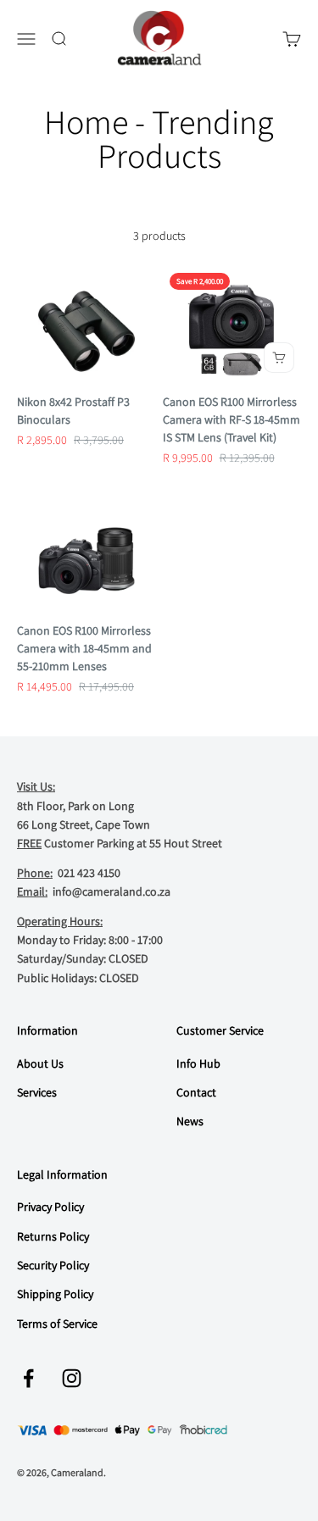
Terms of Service (57, 1323)
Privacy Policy (50, 1206)
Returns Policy (53, 1236)
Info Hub (198, 1063)
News (190, 1121)
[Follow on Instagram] (71, 1378)
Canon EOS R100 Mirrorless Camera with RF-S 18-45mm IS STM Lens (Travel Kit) (231, 419)
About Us (40, 1063)
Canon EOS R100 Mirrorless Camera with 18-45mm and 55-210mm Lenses (84, 648)
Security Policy (53, 1265)
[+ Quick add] (279, 357)
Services (37, 1092)
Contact (196, 1092)
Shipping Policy (55, 1294)
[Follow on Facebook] (28, 1378)
